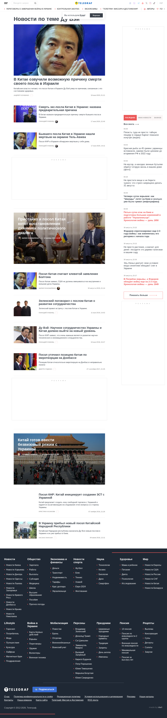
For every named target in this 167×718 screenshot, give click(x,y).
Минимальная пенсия (128, 651)
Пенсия (124, 623)
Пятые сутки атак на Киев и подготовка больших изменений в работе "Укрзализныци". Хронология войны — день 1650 (142, 216)
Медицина (34, 583)
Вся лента (129, 124)
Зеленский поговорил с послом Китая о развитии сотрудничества (67, 302)
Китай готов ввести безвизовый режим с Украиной (37, 444)
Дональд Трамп (82, 636)
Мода (8, 638)
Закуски (148, 652)
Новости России (152, 574)
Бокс (77, 573)
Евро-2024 (80, 586)
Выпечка (149, 629)
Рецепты (148, 623)
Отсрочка (56, 638)
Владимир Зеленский (80, 630)
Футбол (78, 568)
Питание (126, 570)
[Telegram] (138, 3)
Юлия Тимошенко (84, 668)
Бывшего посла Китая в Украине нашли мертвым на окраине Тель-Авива (67, 135)
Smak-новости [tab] (144, 118)
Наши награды (146, 696)
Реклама (131, 696)
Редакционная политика (68, 696)
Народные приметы (104, 637)
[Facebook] (130, 3)
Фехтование (81, 591)
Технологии (104, 565)
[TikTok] (154, 3)
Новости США (152, 570)
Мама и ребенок (129, 565)
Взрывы (33, 639)
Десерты (149, 643)
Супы (147, 638)
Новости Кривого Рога (14, 596)
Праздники (104, 623)
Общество (33, 559)
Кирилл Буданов (83, 659)
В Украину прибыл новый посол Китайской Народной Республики (69, 525)
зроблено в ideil (156, 707)
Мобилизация (59, 623)
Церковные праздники (104, 630)
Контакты (8, 700)
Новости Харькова (15, 570)
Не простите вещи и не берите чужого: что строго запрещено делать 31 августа (143, 183)
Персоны (79, 623)
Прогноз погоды (37, 604)
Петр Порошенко (83, 664)
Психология (127, 579)
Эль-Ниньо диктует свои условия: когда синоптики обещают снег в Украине (141, 266)
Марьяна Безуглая (84, 673)
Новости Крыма (13, 609)
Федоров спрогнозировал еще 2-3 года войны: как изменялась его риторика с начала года (142, 234)
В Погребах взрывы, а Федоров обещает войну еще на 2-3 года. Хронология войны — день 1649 (141, 282)
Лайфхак (10, 652)
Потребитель (12, 633)
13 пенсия (127, 629)
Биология (103, 574)
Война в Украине (32, 625)
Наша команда (24, 700)
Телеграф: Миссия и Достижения (68, 700)
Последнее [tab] (130, 118)
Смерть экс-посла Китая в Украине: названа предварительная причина (70, 108)
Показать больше (139, 295)
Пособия (33, 600)
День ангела (105, 652)
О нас (7, 696)
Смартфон (104, 583)
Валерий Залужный (80, 653)
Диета (124, 574)
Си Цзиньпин (81, 640)
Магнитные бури (14, 656)
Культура (10, 647)
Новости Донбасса (11, 603)
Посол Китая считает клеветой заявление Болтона (68, 275)
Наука (100, 559)
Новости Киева (13, 565)
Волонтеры (34, 653)
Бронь (55, 633)
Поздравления (13, 661)
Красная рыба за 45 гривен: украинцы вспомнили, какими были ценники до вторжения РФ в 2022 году (143, 151)
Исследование (129, 583)
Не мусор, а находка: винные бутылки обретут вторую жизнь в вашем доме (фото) (143, 167)
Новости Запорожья (11, 589)
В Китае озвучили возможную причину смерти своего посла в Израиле (58, 81)
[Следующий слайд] (164, 9)
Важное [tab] (157, 118)
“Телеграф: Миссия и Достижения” (120, 9)
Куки (82, 15)
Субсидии (34, 579)
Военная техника (37, 657)
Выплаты (33, 574)
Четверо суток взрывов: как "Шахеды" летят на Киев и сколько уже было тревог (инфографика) (143, 199)
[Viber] (134, 3)
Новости (9, 559)
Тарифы (56, 582)
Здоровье (126, 559)
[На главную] (83, 3)
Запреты (103, 648)
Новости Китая (152, 583)
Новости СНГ (151, 579)
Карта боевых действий (36, 633)
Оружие (33, 648)
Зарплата (33, 565)
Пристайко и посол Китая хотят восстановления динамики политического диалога (42, 226)
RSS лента (93, 700)
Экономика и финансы (58, 561)
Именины (103, 657)
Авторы (150, 9)
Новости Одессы (14, 579)
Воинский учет (59, 647)
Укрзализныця (59, 591)
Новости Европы (153, 565)
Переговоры (35, 644)
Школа (32, 588)
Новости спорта (78, 561)
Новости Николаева (11, 615)
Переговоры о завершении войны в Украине (29, 9)
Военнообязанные (61, 643)
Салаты (148, 647)
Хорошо (96, 15)
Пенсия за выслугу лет (127, 658)
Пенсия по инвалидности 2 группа (129, 636)
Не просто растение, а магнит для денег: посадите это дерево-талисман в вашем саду (143, 250)
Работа (32, 570)
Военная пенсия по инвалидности (130, 644)
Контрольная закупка (68, 9)
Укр (161, 3)
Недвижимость (59, 577)
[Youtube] (143, 3)
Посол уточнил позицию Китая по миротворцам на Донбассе (63, 356)
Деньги (55, 568)
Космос (102, 570)
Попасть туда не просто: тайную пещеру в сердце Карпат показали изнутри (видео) (141, 135)
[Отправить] (35, 3)
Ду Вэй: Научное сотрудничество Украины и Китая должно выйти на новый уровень (70, 329)
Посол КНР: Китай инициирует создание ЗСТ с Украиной (71, 496)
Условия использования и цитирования (104, 696)
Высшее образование (35, 593)
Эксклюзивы (91, 9)
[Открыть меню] (6, 3)
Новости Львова (14, 583)
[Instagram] (150, 3)
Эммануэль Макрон (81, 646)
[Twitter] (146, 3)
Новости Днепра (14, 574)
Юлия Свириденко (84, 678)
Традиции (103, 643)
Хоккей (78, 582)
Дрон (101, 579)
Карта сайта (41, 700)
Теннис (78, 577)
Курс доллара (58, 586)
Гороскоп (10, 629)
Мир (145, 559)
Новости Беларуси (154, 588)
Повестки (56, 629)
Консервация (151, 633)
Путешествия (12, 643)
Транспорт (57, 573)
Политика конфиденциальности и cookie (33, 696)
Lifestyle (9, 623)
